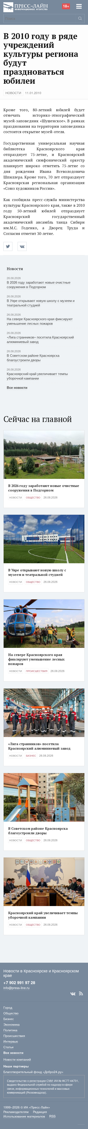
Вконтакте (72, 993)
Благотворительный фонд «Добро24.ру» (33, 1071)
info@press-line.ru (16, 987)
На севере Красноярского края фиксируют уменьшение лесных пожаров (40, 321)
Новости (13, 92)
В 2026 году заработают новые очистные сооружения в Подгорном (38, 284)
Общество (33, 497)
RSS (81, 993)
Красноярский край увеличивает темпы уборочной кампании (37, 375)
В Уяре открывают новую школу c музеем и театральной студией (40, 302)
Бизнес (31, 755)
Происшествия (36, 671)
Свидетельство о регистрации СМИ (30, 1081)
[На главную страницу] (25, 7)
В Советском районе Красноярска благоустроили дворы (33, 357)
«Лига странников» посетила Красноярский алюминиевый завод (40, 339)
